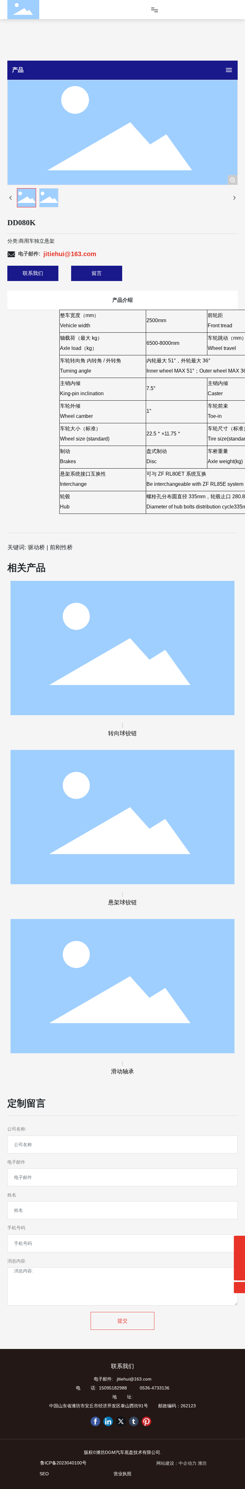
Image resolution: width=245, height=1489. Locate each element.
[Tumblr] (133, 1421)
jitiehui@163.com (69, 253)
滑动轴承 (122, 1071)
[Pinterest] (146, 1421)
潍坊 (202, 1463)
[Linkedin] (108, 1421)
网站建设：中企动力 (176, 1463)
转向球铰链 (122, 733)
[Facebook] (95, 1421)
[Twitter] (121, 1421)
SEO (44, 1473)
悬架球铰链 (122, 902)
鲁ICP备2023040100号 (63, 1462)
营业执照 (122, 1473)
